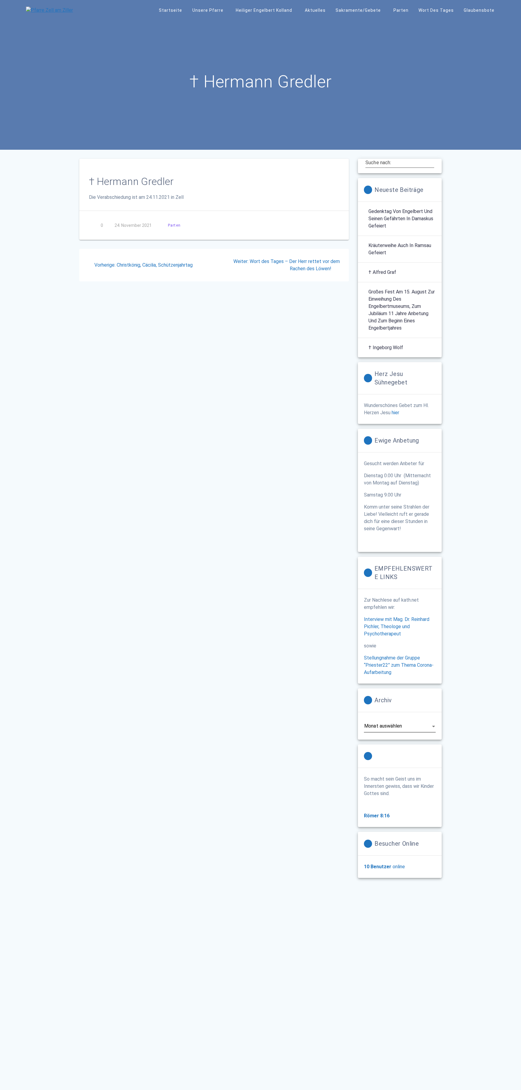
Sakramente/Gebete (358, 10)
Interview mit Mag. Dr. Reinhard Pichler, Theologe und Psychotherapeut (396, 626)
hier (395, 412)
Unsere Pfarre (207, 10)
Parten (401, 10)
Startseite (170, 10)
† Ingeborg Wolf (385, 347)
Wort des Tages (436, 10)
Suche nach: (378, 162)
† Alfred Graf (382, 272)
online (384, 866)
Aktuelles (315, 10)
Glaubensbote (479, 10)
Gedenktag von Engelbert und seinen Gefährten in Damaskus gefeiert (400, 218)
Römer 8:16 (377, 816)
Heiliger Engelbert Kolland (264, 10)
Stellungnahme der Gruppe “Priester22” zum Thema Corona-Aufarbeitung (399, 665)
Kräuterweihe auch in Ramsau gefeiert (399, 249)
